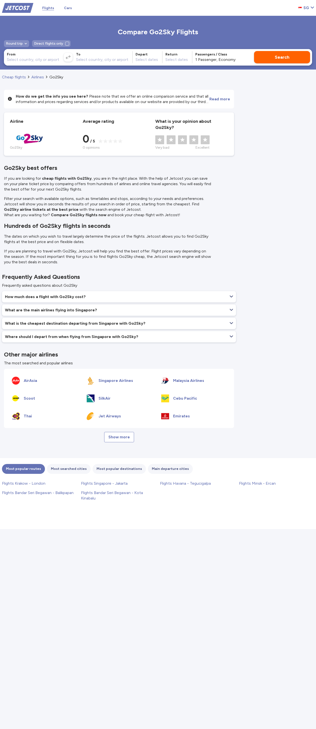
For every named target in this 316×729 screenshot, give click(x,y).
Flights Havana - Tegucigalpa (185, 483)
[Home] (17, 7)
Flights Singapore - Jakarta (104, 483)
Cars (68, 8)
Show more (119, 437)
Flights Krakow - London (23, 483)
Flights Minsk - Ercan (257, 483)
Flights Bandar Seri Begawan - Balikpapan (38, 492)
